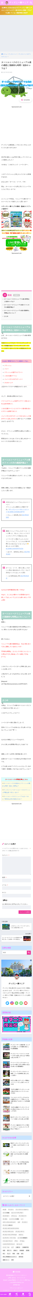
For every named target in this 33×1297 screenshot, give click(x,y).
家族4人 (15, 1250)
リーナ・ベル (6, 1247)
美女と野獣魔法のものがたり (10, 1256)
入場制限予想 (25, 1247)
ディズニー (24, 1222)
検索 (30, 1295)
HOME (17, 1272)
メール (5, 885)
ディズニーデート (20, 1231)
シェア (16, 1295)
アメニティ (11, 1209)
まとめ (6, 316)
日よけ (8, 1253)
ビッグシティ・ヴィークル (9, 1237)
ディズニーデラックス (8, 1231)
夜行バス (9, 1250)
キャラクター (6, 1216)
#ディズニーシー (14, 509)
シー (22, 1219)
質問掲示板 (16, 1285)
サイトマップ (21, 1277)
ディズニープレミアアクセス (10, 1234)
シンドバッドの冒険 (14, 1219)
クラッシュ (14, 1216)
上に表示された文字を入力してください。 (15, 904)
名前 (4, 877)
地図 (4, 1250)
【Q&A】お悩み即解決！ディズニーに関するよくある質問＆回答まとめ (3, 1294)
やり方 (4, 1209)
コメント (6, 855)
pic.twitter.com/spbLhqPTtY (16, 512)
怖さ (4, 1253)
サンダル (5, 1219)
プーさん (22, 1241)
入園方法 (18, 1247)
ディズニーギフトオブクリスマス (11, 1228)
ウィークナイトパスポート (22, 1209)
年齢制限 (22, 1250)
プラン (16, 1241)
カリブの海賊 (6, 1212)
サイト (4, 892)
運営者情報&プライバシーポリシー (16, 1275)
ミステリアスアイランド (9, 1244)
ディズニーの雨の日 (7, 1225)
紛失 (22, 1253)
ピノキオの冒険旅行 (22, 1237)
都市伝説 (21, 1256)
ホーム (10, 1295)
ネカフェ (21, 1234)
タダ (19, 1222)
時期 (14, 1253)
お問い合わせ (12, 1277)
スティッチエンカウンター (9, 1222)
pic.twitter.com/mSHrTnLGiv (14, 548)
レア (12, 1247)
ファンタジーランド (7, 1241)
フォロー (23, 1295)
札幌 (18, 1253)
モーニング (19, 1244)
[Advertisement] (16, 34)
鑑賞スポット (6, 1260)
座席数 (27, 1250)
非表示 (16, 295)
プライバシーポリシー (16, 1288)
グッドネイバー (22, 1216)
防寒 (12, 1260)
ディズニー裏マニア (18, 2)
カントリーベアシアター (17, 1212)
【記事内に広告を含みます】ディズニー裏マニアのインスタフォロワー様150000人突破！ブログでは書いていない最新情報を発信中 (16, 10)
